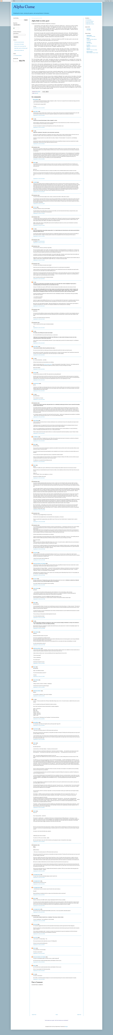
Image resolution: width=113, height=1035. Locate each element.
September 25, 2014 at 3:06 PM (38, 718)
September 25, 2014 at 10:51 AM (39, 549)
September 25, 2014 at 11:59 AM (39, 584)
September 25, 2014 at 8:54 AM (38, 390)
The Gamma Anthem (18, 55)
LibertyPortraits (36, 383)
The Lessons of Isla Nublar (91, 36)
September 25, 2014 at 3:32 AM (38, 107)
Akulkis (34, 743)
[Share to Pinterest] (48, 91)
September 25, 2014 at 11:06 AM (39, 575)
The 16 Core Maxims (90, 21)
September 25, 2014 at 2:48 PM (38, 687)
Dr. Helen (88, 45)
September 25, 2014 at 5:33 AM (38, 178)
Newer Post (34, 1014)
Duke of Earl (35, 937)
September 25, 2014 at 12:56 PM (39, 628)
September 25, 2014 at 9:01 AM (38, 399)
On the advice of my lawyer (19, 44)
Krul (34, 228)
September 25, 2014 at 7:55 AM (38, 260)
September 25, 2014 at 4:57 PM (38, 877)
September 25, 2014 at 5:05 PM (38, 894)
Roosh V (88, 38)
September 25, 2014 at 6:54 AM (38, 191)
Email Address (15, 33)
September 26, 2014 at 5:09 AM (38, 970)
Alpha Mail (36, 93)
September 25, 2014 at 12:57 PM (39, 644)
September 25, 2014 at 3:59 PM (38, 739)
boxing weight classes (48, 364)
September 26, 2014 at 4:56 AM (38, 962)
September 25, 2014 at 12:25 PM (39, 617)
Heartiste (88, 48)
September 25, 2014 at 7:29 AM (38, 213)
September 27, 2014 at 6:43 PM (38, 979)
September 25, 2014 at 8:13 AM (38, 306)
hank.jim (34, 372)
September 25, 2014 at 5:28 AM (38, 159)
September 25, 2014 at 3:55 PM (38, 725)
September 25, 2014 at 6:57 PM (38, 912)
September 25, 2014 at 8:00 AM (38, 278)
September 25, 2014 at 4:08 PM (38, 807)
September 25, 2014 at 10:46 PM (39, 920)
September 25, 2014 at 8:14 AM (38, 319)
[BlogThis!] (44, 91)
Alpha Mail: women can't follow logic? (21, 48)
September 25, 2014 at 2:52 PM (38, 695)
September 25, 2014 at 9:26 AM (38, 440)
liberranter (35, 578)
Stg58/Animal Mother (37, 648)
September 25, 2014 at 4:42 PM (38, 871)
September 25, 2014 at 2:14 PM (38, 676)
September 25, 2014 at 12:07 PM (39, 599)
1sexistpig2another (36, 874)
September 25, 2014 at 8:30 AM (38, 369)
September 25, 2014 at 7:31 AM (38, 225)
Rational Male (89, 35)
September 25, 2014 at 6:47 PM (38, 905)
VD (33, 282)
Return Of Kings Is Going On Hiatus (92, 52)
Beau (34, 974)
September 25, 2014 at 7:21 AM (38, 203)
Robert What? (35, 111)
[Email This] (43, 91)
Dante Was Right (89, 43)
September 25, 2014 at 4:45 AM (38, 115)
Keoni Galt (89, 42)
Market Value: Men (89, 22)
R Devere (34, 207)
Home (57, 1014)
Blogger (66, 1026)
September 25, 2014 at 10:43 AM (39, 521)
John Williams (35, 436)
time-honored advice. (41, 241)
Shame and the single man (19, 50)
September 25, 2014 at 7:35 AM (38, 236)
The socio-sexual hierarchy (19, 42)
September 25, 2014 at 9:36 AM (38, 461)
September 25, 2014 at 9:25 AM (38, 433)
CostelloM (35, 182)
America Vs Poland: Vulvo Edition (92, 49)
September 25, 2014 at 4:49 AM (38, 127)
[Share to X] (45, 91)
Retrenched (35, 552)
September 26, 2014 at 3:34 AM (38, 953)
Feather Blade (35, 420)
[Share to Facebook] (46, 91)
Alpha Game (24, 7)
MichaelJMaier (35, 99)
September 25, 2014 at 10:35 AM (39, 509)
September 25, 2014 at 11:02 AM (39, 559)
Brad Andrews (35, 728)
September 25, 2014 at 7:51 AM (38, 242)
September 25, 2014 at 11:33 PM (39, 933)
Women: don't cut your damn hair (20, 46)
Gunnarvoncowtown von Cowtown (39, 563)
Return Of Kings (90, 51)
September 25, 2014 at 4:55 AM (38, 143)
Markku (34, 898)
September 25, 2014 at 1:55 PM (38, 663)
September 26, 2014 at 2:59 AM (38, 944)
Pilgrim (34, 162)
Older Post (79, 1014)
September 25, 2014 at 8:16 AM (38, 327)
